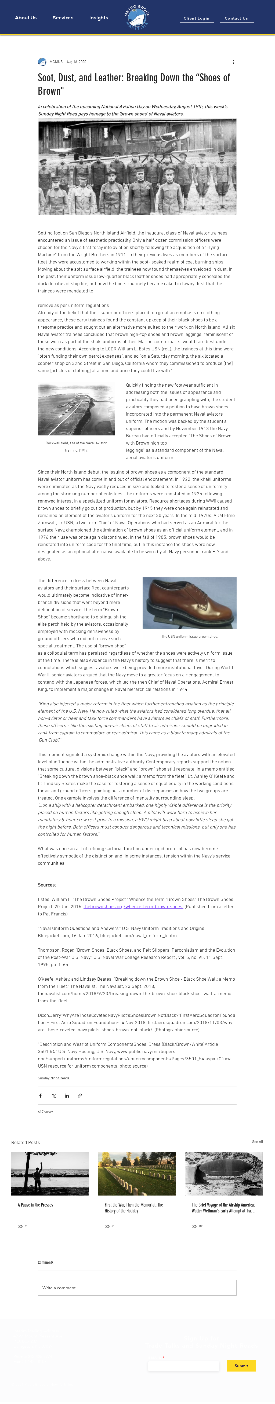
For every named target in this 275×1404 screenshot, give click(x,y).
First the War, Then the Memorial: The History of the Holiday (134, 1208)
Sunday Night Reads (54, 1078)
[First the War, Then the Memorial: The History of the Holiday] (137, 1174)
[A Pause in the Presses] (50, 1174)
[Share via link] (79, 1095)
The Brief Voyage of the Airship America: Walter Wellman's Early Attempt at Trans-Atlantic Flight (224, 1208)
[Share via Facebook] (40, 1095)
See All (257, 1142)
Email (154, 1357)
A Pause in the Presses (35, 1205)
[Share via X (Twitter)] (53, 1095)
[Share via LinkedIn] (66, 1095)
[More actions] (233, 62)
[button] (26, 18)
